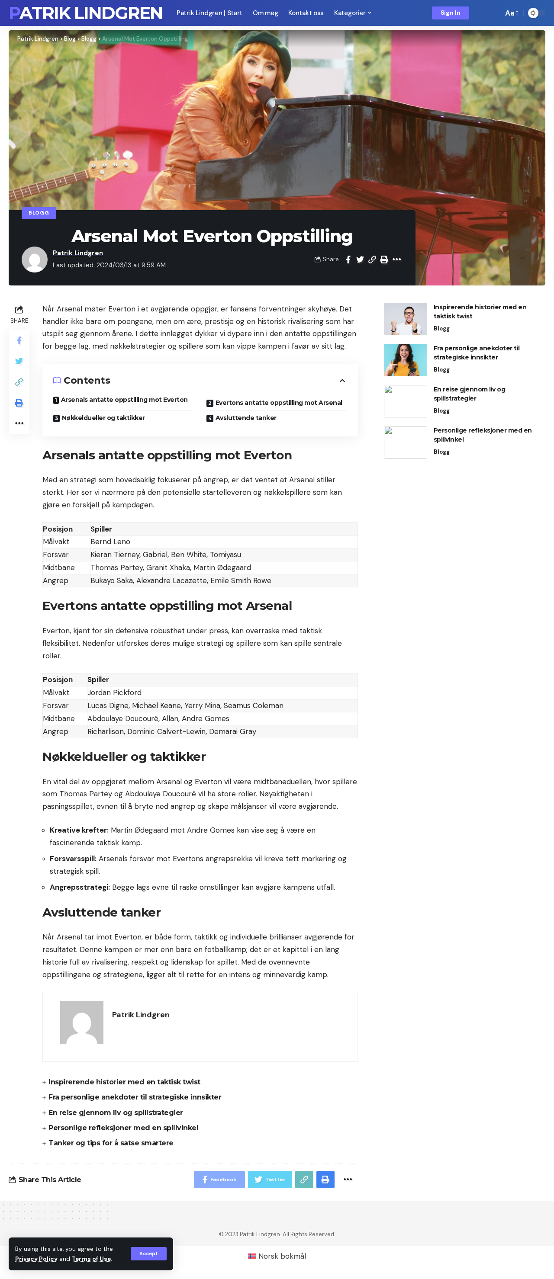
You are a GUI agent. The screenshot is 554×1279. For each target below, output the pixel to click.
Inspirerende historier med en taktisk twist (124, 1082)
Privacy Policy (36, 1259)
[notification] (482, 13)
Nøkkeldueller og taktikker (103, 418)
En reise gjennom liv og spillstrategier (115, 1113)
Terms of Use (91, 1259)
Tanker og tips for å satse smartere (111, 1143)
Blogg (39, 213)
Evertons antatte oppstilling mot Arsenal (279, 403)
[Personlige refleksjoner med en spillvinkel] (405, 442)
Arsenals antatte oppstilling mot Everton (124, 400)
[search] (494, 13)
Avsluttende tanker (246, 418)
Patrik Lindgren (86, 13)
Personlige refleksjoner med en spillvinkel (123, 1128)
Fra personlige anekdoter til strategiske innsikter (134, 1097)
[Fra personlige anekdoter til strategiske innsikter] (405, 360)
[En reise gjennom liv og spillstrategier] (405, 401)
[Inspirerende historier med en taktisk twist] (405, 319)
